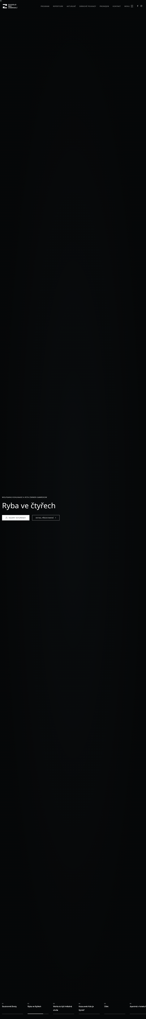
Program (45, 6)
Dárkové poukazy (87, 6)
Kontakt (117, 6)
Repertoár (58, 6)
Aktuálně (71, 6)
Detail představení (45, 518)
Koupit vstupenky (17, 518)
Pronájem (104, 6)
